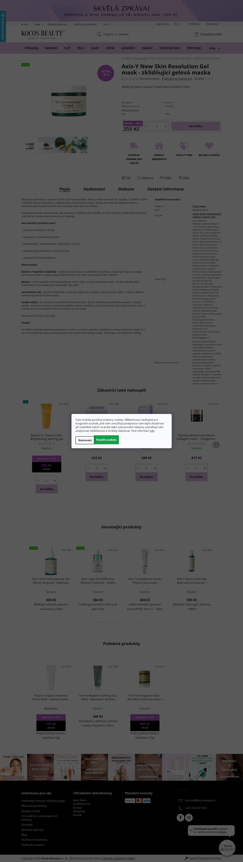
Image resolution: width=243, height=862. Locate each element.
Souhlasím (106, 439)
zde (152, 431)
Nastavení (85, 440)
